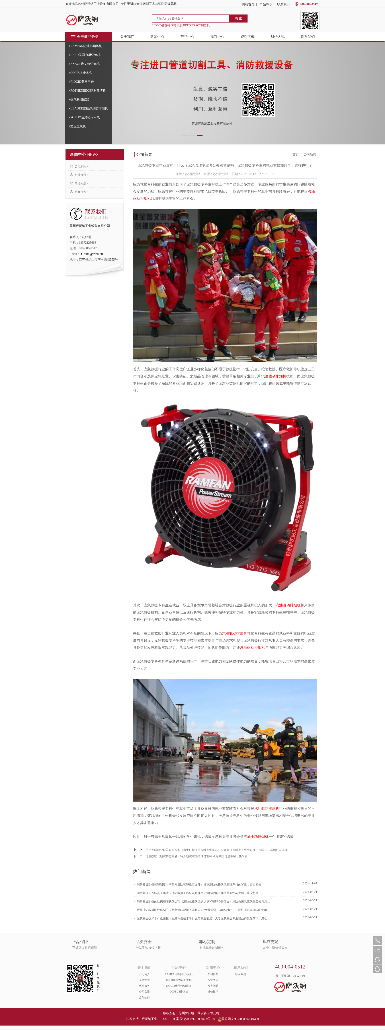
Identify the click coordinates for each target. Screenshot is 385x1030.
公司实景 (144, 991)
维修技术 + (81, 192)
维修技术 (213, 991)
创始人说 (277, 37)
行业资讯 (213, 980)
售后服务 (144, 985)
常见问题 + (81, 183)
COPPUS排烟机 (179, 991)
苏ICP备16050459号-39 (199, 1019)
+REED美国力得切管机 (84, 55)
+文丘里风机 (77, 126)
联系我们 (283, 4)
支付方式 (144, 980)
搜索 (238, 18)
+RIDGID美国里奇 (81, 81)
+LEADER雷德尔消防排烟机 (88, 108)
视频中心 (217, 37)
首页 (296, 154)
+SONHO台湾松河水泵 (84, 117)
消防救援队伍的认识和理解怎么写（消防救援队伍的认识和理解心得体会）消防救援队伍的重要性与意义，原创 (204, 901)
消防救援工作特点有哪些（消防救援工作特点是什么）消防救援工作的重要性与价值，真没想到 (197, 893)
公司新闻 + (81, 166)
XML (166, 1019)
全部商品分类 (87, 37)
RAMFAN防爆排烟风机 (178, 974)
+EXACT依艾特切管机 (84, 64)
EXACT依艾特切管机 (178, 985)
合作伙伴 (144, 997)
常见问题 (213, 985)
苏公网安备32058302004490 (240, 1019)
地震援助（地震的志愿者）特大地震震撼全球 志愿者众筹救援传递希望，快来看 (196, 856)
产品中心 (266, 4)
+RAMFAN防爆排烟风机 (85, 46)
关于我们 (127, 37)
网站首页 (248, 4)
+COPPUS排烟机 (80, 72)
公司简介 (144, 974)
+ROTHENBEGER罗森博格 (87, 90)
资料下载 (247, 37)
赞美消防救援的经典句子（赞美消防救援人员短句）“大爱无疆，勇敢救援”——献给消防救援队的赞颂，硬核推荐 (204, 910)
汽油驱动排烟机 (273, 376)
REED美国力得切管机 (179, 980)
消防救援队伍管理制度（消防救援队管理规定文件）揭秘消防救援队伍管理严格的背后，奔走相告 (199, 884)
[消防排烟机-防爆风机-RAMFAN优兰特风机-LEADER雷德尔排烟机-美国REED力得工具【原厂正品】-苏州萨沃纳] (82, 20)
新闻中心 (157, 37)
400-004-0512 (309, 4)
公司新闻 (213, 974)
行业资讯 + (81, 175)
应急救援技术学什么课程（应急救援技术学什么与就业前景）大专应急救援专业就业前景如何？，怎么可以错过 (204, 918)
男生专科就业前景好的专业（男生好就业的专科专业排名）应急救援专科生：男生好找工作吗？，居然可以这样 (216, 850)
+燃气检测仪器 (79, 99)
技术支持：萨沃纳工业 (141, 1019)
